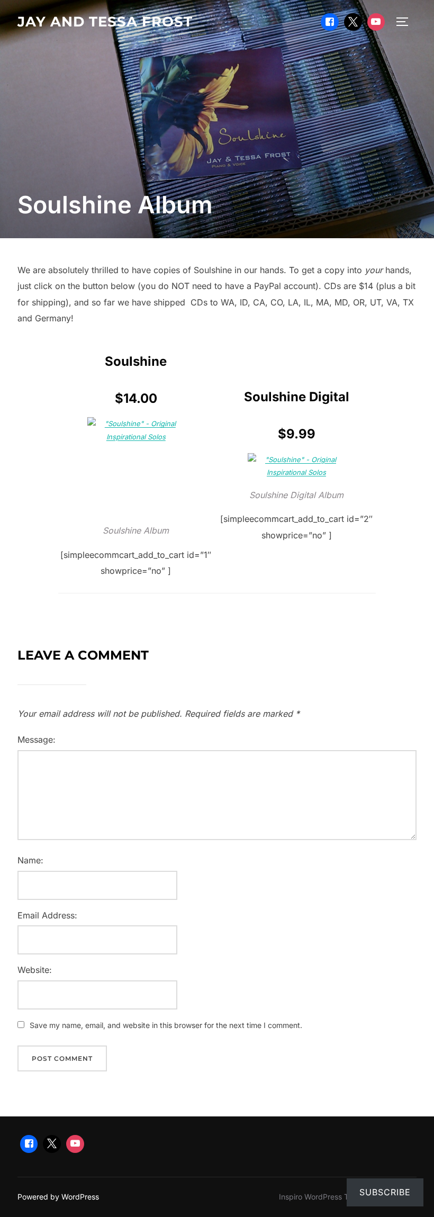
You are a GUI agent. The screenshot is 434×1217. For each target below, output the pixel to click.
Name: (30, 860)
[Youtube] (376, 22)
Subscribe (385, 1192)
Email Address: (47, 915)
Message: (36, 739)
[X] (353, 22)
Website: (34, 969)
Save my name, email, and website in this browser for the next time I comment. (166, 1025)
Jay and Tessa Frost (105, 21)
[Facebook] (329, 22)
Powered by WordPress (58, 1196)
